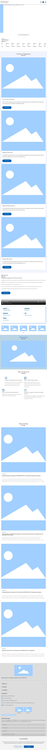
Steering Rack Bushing (8, 205)
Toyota (2, 46)
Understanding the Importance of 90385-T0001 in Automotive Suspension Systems (21, 475)
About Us (4, 683)
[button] (22, 31)
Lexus (18, 46)
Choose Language (23, 34)
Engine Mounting (7, 259)
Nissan (13, 46)
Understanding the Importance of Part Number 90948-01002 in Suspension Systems (21, 592)
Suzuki (35, 46)
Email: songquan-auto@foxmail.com (10, 700)
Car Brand (4, 690)
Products (4, 686)
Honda (8, 46)
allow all (29, 746)
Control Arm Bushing (8, 99)
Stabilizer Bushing (7, 152)
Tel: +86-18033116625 (7, 698)
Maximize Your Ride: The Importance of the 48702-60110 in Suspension (18, 650)
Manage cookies (18, 746)
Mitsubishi (41, 46)
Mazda (24, 46)
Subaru (30, 46)
